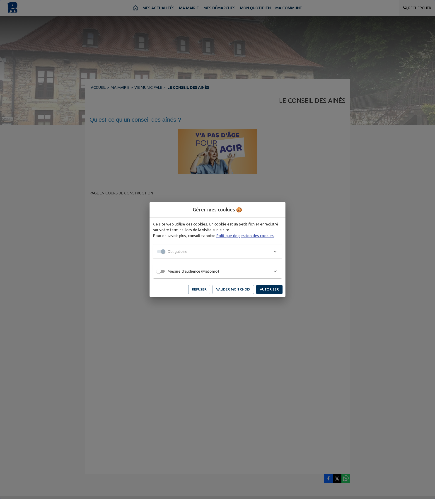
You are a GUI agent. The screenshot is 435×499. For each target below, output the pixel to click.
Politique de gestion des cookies (245, 235)
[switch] (158, 271)
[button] (217, 252)
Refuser (199, 289)
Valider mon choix (233, 289)
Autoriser (269, 289)
